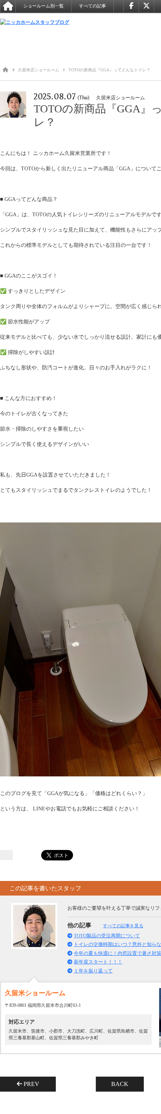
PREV (33, 1084)
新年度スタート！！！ (98, 962)
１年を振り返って (93, 971)
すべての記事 (92, 6)
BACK (119, 1084)
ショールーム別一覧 (43, 6)
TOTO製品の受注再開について (107, 935)
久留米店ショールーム (38, 70)
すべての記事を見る (123, 925)
